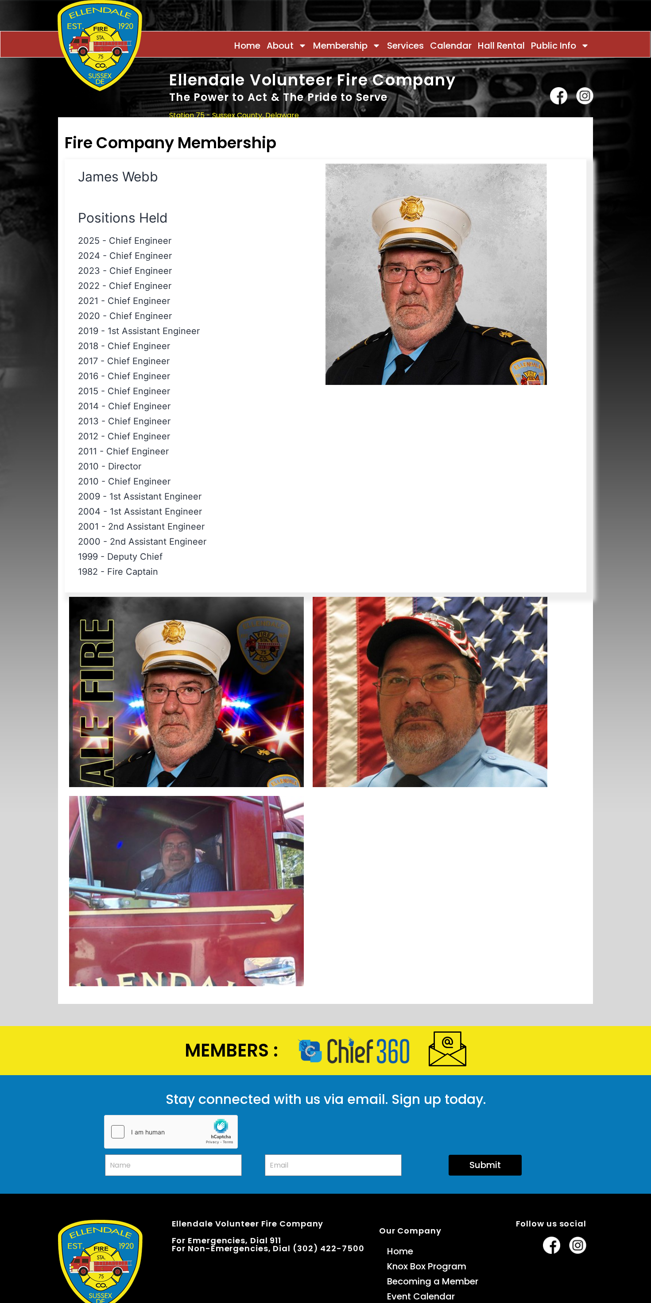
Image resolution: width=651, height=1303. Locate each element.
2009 (89, 496)
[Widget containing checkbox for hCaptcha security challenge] (171, 1132)
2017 (88, 361)
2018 (88, 346)
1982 (88, 571)
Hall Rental (501, 45)
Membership (340, 45)
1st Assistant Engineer (154, 331)
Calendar (451, 45)
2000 (89, 541)
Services (405, 45)
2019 (88, 331)
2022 (89, 286)
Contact (577, 132)
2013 (88, 421)
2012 (88, 436)
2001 (88, 526)
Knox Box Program (426, 1266)
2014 (88, 406)
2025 (89, 240)
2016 (88, 376)
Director (124, 466)
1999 (88, 556)
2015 (88, 391)
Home (247, 45)
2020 (89, 316)
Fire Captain (132, 571)
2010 (88, 466)
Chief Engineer (140, 240)
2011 (87, 451)
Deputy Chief (135, 556)
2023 (89, 270)
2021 (88, 301)
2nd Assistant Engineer (156, 526)
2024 (89, 255)
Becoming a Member (432, 1281)
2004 (89, 511)
